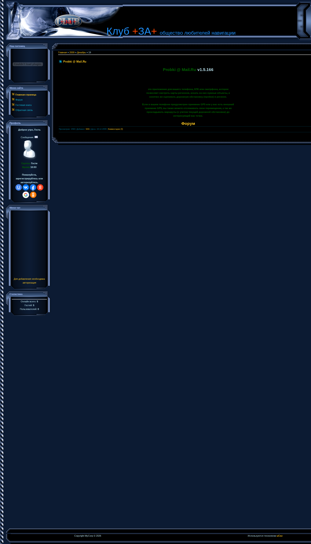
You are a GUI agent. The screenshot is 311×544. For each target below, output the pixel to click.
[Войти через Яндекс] (40, 187)
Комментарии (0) (115, 129)
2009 (71, 52)
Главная (62, 52)
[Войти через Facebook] (33, 187)
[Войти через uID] (18, 187)
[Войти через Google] (25, 194)
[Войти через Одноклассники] (33, 195)
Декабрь (81, 52)
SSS (87, 129)
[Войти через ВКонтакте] (26, 187)
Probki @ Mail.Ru (74, 61)
